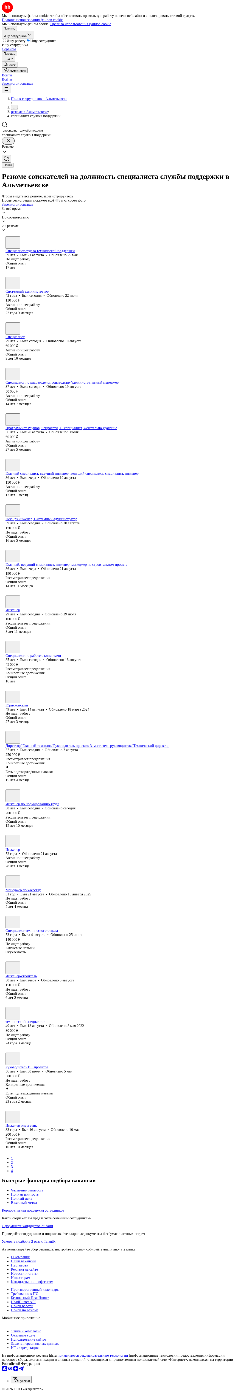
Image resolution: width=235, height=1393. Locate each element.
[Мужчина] (13, 242)
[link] (9, 64)
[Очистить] (8, 141)
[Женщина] (13, 328)
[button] (7, 75)
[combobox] (23, 130)
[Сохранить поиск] (6, 159)
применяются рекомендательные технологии (93, 1355)
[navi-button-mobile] (6, 89)
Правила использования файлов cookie (80, 24)
